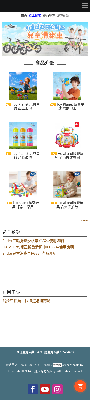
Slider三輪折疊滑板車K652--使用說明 (33, 240)
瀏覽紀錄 (63, 15)
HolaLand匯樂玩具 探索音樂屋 (25, 204)
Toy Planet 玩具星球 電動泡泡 (70, 106)
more (84, 220)
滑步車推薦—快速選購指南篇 (27, 300)
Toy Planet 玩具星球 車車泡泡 (25, 106)
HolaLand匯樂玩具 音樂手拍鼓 (69, 204)
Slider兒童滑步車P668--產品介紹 (30, 253)
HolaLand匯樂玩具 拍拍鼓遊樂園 (69, 155)
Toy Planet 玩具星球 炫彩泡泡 (25, 155)
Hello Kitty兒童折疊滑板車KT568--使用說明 (38, 247)
